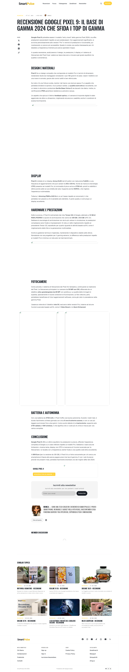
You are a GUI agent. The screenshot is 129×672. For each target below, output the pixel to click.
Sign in (43, 654)
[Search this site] (101, 3)
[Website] (46, 520)
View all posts (37, 520)
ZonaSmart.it (94, 650)
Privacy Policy (70, 654)
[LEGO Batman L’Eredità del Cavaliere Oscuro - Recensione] (64, 613)
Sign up (43, 650)
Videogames (63, 3)
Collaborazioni (22, 654)
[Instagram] (87, 639)
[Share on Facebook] (18, 44)
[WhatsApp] (101, 639)
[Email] (92, 639)
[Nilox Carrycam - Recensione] (97, 613)
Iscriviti (108, 3)
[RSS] (110, 639)
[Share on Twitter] (18, 40)
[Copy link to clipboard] (18, 52)
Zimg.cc (92, 661)
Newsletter (82, 3)
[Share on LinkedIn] (18, 48)
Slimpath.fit (93, 657)
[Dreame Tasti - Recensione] (97, 580)
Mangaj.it (93, 654)
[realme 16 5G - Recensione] (64, 580)
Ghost (66, 668)
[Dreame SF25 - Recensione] (32, 613)
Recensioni (46, 3)
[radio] (106, 669)
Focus (54, 3)
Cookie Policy (70, 650)
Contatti (19, 661)
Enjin (71, 668)
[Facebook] (82, 639)
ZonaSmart (73, 3)
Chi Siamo (20, 650)
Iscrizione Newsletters (48, 657)
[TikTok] (96, 639)
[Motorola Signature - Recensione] (32, 580)
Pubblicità (20, 657)
